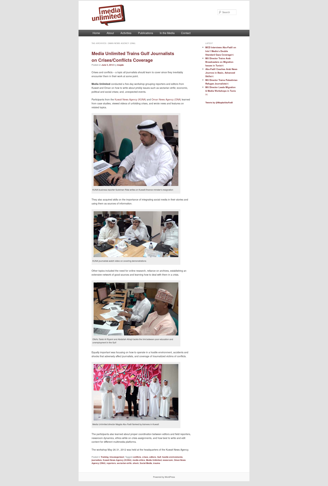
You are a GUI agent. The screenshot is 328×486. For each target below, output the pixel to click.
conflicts (137, 456)
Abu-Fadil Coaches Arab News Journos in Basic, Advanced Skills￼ (221, 72)
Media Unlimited (154, 460)
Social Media (146, 463)
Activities (125, 33)
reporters (111, 463)
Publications (145, 33)
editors (152, 456)
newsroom (168, 460)
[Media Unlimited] (141, 15)
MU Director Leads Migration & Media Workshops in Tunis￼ (220, 91)
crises (145, 456)
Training (104, 456)
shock (136, 463)
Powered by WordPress (164, 476)
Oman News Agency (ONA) (166, 99)
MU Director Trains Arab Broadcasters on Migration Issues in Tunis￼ (219, 62)
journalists (97, 460)
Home (96, 33)
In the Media (167, 33)
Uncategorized (117, 456)
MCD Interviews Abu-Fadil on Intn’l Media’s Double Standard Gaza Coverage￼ (220, 51)
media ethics (139, 460)
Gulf (159, 456)
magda (120, 64)
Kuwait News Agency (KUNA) (130, 99)
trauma (156, 463)
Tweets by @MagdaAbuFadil (219, 102)
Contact (185, 33)
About (110, 33)
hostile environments (172, 456)
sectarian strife (124, 463)
